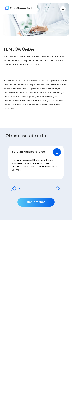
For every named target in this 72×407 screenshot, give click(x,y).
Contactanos (36, 202)
